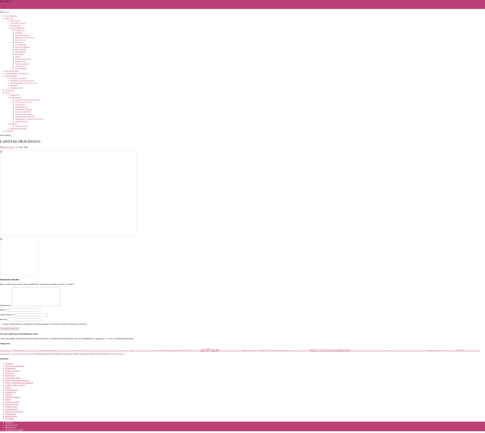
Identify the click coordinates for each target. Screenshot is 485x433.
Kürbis (197, 351)
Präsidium (15, 21)
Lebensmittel (280, 350)
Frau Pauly (9, 147)
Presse (8, 387)
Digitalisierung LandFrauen (65, 351)
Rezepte (460, 350)
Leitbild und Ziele (18, 78)
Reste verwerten (436, 350)
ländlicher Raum (292, 351)
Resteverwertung (450, 351)
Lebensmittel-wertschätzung (29, 119)
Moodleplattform (14, 430)
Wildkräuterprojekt (118, 354)
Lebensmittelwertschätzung (17, 380)
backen (42, 350)
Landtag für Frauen (248, 350)
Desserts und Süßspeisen (27, 100)
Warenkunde (21, 121)
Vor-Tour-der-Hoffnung (18, 354)
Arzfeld (18, 33)
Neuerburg (20, 52)
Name (3, 310)
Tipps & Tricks (21, 126)
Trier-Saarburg (22, 64)
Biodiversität (50, 350)
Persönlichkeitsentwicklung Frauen (389, 351)
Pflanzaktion (406, 351)
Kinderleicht (21, 107)
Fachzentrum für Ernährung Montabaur (104, 351)
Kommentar (5, 305)
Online (313, 350)
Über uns (9, 18)
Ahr (28, 351)
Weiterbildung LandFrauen (61, 353)
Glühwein (138, 351)
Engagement (11, 76)
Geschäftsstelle (18, 23)
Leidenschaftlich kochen (15, 385)
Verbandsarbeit (5, 354)
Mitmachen (15, 25)
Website (3, 319)
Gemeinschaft (16, 88)
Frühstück (20, 105)
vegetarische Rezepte (25, 117)
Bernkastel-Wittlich (25, 37)
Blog (7, 93)
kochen (159, 350)
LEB (273, 351)
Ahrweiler (20, 30)
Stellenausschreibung (473, 351)
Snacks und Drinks (24, 114)
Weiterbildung (12, 71)
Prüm (17, 57)
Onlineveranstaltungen (335, 350)
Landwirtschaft (265, 350)
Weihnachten (31, 354)
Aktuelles (9, 90)
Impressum (10, 5)
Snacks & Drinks (12, 404)
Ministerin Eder (304, 351)
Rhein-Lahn (20, 61)
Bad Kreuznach (22, 35)
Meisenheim (20, 49)
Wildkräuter (106, 354)
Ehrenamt (78, 350)
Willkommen (11, 16)
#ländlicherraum (6, 351)
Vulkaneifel (20, 66)
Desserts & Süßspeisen (15, 366)
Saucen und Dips (23, 112)
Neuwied (19, 54)
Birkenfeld (20, 40)
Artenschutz (34, 351)
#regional (16, 350)
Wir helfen (9, 418)
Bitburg (19, 42)
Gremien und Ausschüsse (22, 81)
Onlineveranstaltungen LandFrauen (363, 351)
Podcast (412, 351)
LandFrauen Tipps (18, 129)
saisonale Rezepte (23, 109)
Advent (23, 350)
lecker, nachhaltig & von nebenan (19, 383)
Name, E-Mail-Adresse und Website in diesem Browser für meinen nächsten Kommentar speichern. (45, 324)
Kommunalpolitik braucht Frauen (178, 350)
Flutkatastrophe (123, 351)
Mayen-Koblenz (22, 47)
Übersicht (15, 95)
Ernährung (15, 97)
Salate (7, 399)
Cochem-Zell (21, 45)
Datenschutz (11, 8)
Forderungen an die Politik (23, 83)
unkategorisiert (11, 409)
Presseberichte (11, 390)
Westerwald (21, 69)
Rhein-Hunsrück (23, 59)
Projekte (14, 85)
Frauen (132, 350)
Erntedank (85, 351)
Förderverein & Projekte (16, 73)
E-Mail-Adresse (7, 314)
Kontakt (9, 131)
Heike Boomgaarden (148, 351)
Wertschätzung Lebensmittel (87, 353)
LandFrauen (210, 349)
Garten (13, 124)
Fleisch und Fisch (23, 102)
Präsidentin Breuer (422, 351)
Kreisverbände (17, 28)
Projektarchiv (10, 392)
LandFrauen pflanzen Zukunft (230, 351)
